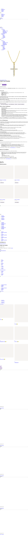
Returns (2, 271)
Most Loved (4, 31)
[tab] (4, 104)
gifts (1, 264)
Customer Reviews (3, 223)
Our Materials (3, 216)
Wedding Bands (5, 44)
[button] (14, 12)
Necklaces (4, 48)
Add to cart (4, 84)
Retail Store (2, 224)
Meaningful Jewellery (5, 42)
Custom (2, 11)
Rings (3, 35)
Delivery (16, 104)
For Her (4, 29)
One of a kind (3, 302)
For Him (4, 30)
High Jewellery (3, 9)
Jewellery (2, 10)
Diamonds (2, 300)
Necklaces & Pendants (4, 284)
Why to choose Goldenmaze (4, 104)
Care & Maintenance (11, 104)
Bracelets (4, 37)
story (2, 259)
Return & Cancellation (21, 104)
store (2, 261)
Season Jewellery (5, 32)
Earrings (4, 36)
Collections (2, 222)
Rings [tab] (0, 408)
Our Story (2, 49)
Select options (2, 202)
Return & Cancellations (4, 232)
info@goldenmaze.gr (12, 147)
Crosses (4, 46)
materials (2, 260)
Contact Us (2, 219)
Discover (2, 40)
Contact (2, 266)
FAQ (2, 235)
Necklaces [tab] (1, 476)
